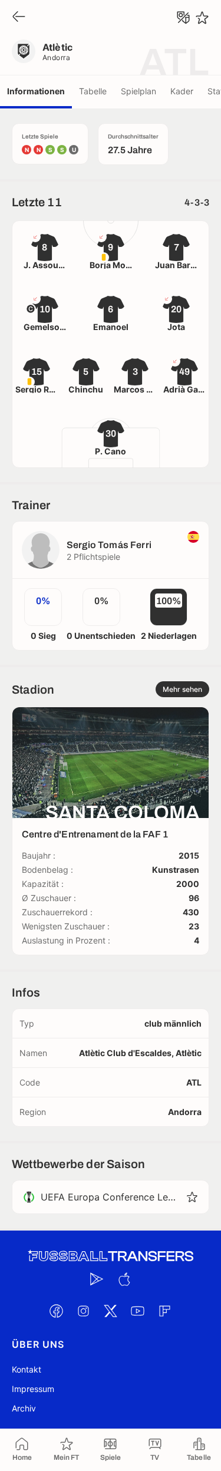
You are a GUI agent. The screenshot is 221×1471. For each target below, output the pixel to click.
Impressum (33, 1389)
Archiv (24, 1408)
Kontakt (26, 1369)
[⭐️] (202, 18)
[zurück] (19, 17)
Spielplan (138, 91)
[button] (192, 1197)
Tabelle (93, 91)
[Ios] (124, 1279)
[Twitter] (111, 1311)
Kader (181, 91)
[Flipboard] (165, 1311)
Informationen (36, 91)
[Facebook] (56, 1311)
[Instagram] (84, 1311)
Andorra (56, 57)
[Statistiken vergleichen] (183, 18)
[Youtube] (138, 1311)
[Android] (97, 1279)
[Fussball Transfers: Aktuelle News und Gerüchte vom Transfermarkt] (111, 1256)
